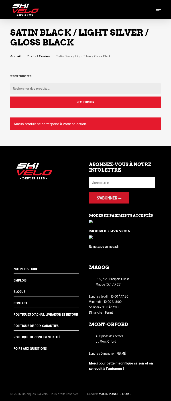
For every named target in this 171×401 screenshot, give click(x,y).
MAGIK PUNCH (109, 394)
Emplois (20, 280)
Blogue (19, 291)
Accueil (15, 56)
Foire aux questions (30, 348)
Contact (20, 303)
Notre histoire (26, 268)
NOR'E (126, 394)
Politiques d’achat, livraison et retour (46, 314)
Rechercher (85, 102)
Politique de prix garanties (36, 325)
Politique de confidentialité (37, 337)
